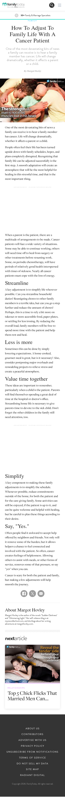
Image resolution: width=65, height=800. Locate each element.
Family (32, 21)
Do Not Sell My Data (32, 763)
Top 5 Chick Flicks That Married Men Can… (32, 696)
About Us (33, 728)
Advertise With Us (32, 740)
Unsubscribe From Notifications (32, 752)
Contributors (32, 734)
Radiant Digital (32, 775)
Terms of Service (32, 758)
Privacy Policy (32, 746)
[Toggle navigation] (51, 5)
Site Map (32, 769)
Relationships (16, 688)
